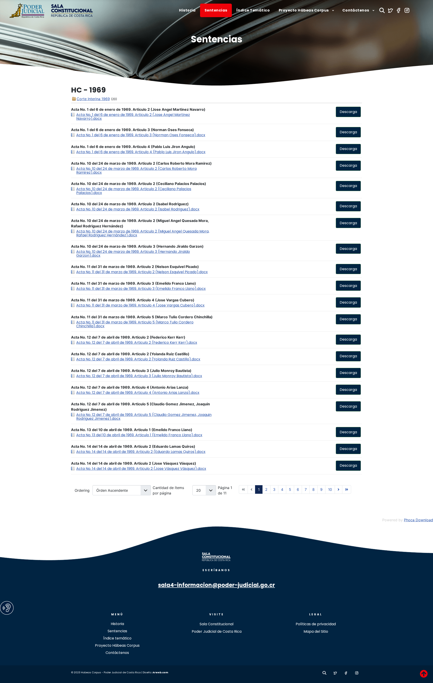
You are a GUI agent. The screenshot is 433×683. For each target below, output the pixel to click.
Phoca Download (418, 520)
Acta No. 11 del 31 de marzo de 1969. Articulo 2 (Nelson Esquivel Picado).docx (142, 272)
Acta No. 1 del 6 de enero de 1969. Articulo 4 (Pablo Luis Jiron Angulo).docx (140, 152)
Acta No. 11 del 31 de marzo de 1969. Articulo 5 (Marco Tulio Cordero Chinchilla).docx (134, 324)
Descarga (348, 111)
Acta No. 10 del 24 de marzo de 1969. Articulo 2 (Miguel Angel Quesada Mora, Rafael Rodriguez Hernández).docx (142, 233)
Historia (117, 623)
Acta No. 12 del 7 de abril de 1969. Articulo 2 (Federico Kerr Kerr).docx (136, 342)
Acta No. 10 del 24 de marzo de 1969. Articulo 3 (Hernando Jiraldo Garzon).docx (133, 253)
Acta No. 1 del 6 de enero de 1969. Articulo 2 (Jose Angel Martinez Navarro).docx (133, 116)
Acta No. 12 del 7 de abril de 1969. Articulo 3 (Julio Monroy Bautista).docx (139, 375)
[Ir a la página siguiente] (338, 489)
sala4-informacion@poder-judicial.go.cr (216, 585)
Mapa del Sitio (316, 631)
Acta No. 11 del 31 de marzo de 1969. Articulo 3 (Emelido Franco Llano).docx (141, 288)
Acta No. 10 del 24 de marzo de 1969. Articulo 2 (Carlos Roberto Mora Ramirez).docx (136, 170)
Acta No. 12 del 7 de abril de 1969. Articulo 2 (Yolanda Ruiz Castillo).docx (138, 359)
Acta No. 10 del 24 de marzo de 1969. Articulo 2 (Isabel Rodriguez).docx (137, 209)
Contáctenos (117, 652)
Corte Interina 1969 (93, 99)
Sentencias (216, 39)
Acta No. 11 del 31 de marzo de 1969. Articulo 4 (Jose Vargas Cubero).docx (140, 305)
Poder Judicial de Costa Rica (217, 631)
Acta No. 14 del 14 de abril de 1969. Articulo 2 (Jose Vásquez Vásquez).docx (141, 468)
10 (330, 489)
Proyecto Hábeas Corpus (117, 645)
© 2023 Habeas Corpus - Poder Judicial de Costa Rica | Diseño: (111, 672)
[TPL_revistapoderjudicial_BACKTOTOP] (423, 673)
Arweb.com (160, 672)
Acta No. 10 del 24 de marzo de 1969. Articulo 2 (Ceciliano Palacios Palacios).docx (133, 190)
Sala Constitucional (216, 624)
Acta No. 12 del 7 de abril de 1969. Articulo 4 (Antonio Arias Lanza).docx (137, 392)
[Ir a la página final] (346, 489)
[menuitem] (187, 10)
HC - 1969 (88, 90)
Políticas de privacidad (316, 624)
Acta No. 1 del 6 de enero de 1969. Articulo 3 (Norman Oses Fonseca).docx (140, 135)
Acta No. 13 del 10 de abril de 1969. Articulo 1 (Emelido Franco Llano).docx (139, 435)
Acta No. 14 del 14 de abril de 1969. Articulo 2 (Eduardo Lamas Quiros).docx (140, 451)
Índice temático (117, 638)
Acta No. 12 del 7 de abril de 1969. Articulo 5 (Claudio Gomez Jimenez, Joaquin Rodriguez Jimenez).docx (144, 416)
